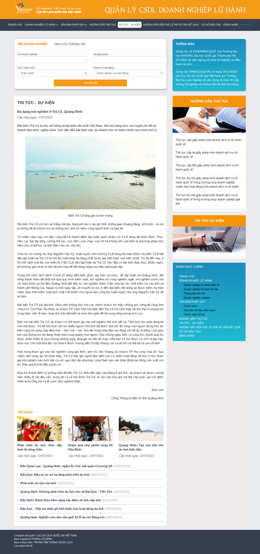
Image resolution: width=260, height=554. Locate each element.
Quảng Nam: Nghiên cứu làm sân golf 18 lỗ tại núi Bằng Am (62, 517)
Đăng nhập (230, 24)
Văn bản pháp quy (192, 301)
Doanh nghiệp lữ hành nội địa (201, 289)
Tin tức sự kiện (209, 221)
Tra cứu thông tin (70, 44)
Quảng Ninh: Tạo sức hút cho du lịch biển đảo (141, 447)
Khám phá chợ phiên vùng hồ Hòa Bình (90, 447)
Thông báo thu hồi (194, 293)
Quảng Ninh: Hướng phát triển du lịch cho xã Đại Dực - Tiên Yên (66, 491)
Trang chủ (15, 24)
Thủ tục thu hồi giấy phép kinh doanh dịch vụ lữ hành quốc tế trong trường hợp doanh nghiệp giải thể (208, 199)
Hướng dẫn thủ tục (102, 24)
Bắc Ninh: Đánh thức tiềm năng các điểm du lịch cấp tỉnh (60, 500)
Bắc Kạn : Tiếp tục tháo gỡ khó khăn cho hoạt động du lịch (62, 508)
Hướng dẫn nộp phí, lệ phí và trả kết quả (171, 24)
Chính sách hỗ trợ (194, 314)
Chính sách (190, 306)
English (246, 25)
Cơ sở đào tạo (211, 24)
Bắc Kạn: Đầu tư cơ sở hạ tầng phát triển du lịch (54, 474)
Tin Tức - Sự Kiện (130, 24)
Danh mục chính (189, 266)
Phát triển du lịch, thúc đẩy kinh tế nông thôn (39, 447)
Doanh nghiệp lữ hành (195, 280)
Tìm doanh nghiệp (32, 44)
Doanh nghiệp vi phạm (197, 297)
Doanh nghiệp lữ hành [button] (40, 24)
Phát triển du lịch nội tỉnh (38, 483)
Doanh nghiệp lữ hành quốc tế (201, 284)
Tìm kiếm (89, 83)
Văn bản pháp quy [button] (73, 24)
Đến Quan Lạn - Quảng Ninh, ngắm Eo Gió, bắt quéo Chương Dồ (66, 466)
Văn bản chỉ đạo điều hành (199, 310)
